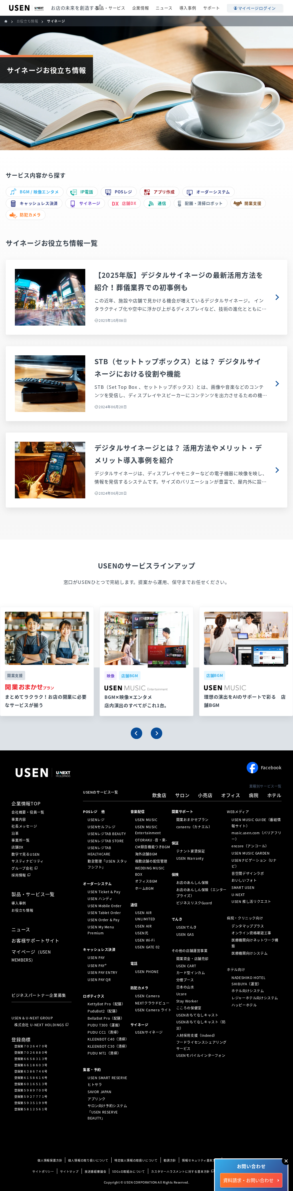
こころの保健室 (188, 1007)
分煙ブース (185, 979)
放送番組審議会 (95, 1171)
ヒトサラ (95, 1084)
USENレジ (96, 819)
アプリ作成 (164, 192)
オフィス (230, 795)
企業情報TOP (26, 803)
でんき (177, 919)
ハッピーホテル (244, 1004)
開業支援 (252, 203)
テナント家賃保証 (190, 851)
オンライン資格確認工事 (251, 933)
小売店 (205, 795)
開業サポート (182, 811)
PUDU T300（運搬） (105, 1025)
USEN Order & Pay (104, 919)
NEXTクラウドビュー (152, 1002)
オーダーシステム (213, 192)
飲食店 (159, 795)
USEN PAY (96, 957)
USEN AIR (143, 925)
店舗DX (129, 203)
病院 (254, 795)
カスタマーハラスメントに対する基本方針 (180, 1171)
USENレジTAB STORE (106, 840)
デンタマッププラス (247, 925)
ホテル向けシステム (247, 990)
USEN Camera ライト (153, 1009)
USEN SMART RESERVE (107, 1077)
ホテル (274, 795)
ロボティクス (93, 995)
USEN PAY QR (99, 979)
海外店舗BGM (146, 854)
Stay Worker (187, 1000)
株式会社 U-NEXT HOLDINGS (39, 1025)
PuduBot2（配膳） (103, 1011)
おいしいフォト (244, 880)
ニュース (164, 8)
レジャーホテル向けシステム (254, 997)
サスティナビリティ (27, 861)
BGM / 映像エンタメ (39, 192)
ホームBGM (144, 888)
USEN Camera (147, 995)
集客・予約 (92, 1069)
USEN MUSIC (146, 819)
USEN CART (186, 965)
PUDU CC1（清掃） (104, 1032)
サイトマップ (69, 1171)
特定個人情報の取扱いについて (136, 1160)
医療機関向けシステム (249, 953)
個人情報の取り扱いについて (88, 1160)
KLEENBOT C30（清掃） (108, 1046)
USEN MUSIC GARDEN (250, 853)
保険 (175, 874)
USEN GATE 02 (147, 947)
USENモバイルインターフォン (200, 1055)
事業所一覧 (20, 840)
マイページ (31, 955)
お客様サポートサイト (35, 940)
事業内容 (18, 819)
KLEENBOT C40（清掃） (108, 1039)
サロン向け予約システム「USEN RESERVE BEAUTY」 (107, 1112)
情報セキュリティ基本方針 (200, 1160)
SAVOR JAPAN (100, 1091)
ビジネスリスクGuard (194, 902)
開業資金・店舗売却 (192, 958)
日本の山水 (185, 986)
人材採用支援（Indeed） (196, 1035)
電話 (134, 963)
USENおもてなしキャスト (197, 1015)
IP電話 (86, 192)
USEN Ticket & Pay (104, 891)
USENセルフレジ (101, 826)
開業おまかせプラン (192, 819)
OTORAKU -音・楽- (151, 840)
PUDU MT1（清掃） (104, 1053)
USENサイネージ (149, 1032)
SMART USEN (242, 887)
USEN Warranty (190, 858)
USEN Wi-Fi (145, 940)
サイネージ (89, 203)
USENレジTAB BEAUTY (107, 833)
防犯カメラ (30, 214)
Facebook (271, 767)
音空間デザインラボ (247, 873)
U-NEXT (238, 894)
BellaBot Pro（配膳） (106, 1017)
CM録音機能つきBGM (152, 846)
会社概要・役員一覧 (27, 812)
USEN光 (142, 933)
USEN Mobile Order (104, 905)
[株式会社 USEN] (8, 21)
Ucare (181, 993)
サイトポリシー (43, 1171)
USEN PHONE (147, 971)
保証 (175, 843)
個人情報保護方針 (49, 1160)
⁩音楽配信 (137, 811)
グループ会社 (22, 868)
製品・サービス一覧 (33, 894)
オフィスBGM (146, 881)
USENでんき (186, 927)
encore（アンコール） (250, 846)
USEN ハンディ (100, 898)
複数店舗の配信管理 (151, 860)
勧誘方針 (170, 1160)
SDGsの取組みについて (128, 1171)
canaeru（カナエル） (194, 826)
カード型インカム (190, 972)
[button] (136, 733)
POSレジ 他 (94, 811)
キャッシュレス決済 (39, 203)
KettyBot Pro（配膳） (106, 1003)
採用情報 (18, 875)
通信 (162, 203)
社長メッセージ (24, 826)
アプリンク (97, 1098)
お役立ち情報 (22, 910)
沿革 (15, 833)
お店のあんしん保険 (192, 882)
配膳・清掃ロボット (204, 203)
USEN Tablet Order (104, 912)
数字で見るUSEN (25, 854)
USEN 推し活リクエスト (251, 901)
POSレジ (123, 192)
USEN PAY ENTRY (102, 972)
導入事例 (187, 8)
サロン (182, 795)
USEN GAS (185, 934)
